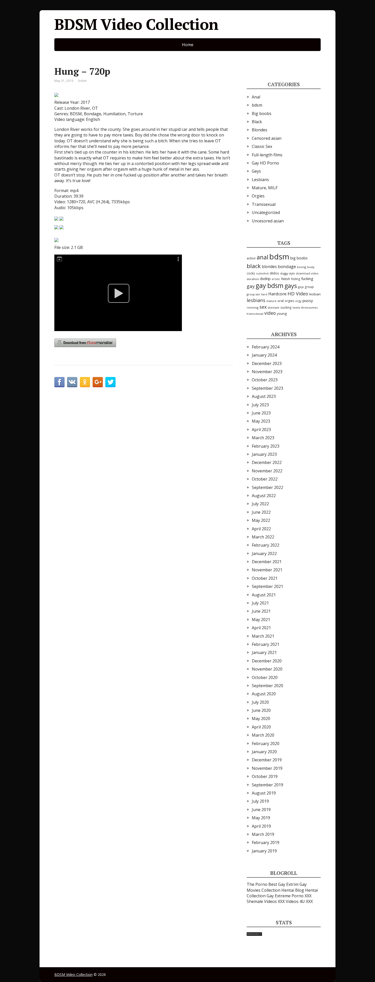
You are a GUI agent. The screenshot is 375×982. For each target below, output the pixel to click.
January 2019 (264, 851)
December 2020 (267, 661)
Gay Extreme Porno (285, 896)
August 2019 (264, 793)
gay (251, 286)
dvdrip (265, 278)
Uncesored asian (268, 221)
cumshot (262, 273)
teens (296, 307)
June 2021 (261, 611)
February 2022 (265, 545)
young (282, 313)
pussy (308, 300)
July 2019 (260, 801)
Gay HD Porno (265, 163)
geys (301, 287)
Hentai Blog (292, 890)
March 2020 (263, 735)
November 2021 (267, 570)
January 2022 (264, 553)
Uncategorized (266, 212)
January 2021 (264, 652)
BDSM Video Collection (136, 24)
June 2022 (261, 512)
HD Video (298, 293)
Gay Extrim (288, 884)
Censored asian (266, 138)
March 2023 (263, 437)
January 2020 (264, 751)
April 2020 (261, 727)
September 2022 (267, 487)
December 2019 (267, 760)
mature (271, 301)
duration (253, 279)
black (254, 266)
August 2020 (264, 694)
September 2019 (267, 785)
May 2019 (261, 818)
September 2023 (267, 388)
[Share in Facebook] (59, 382)
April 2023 (261, 429)
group (309, 287)
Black (257, 121)
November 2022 (267, 471)
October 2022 (265, 479)
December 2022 (267, 462)
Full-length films (267, 155)
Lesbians (260, 179)
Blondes (259, 130)
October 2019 (265, 776)
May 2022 (261, 520)
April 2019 (261, 826)
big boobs (299, 257)
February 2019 (265, 842)
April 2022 (261, 529)
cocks (251, 273)
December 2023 (267, 363)
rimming (252, 307)
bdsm (82, 81)
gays (290, 286)
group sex (253, 294)
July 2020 (260, 702)
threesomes (309, 307)
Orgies (258, 196)
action (251, 258)
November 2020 (267, 669)
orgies (289, 301)
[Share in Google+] (98, 382)
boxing (301, 267)
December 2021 (267, 561)
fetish (285, 278)
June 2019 (261, 809)
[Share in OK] (85, 382)
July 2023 (260, 405)
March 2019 (263, 834)
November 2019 (267, 768)
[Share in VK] (72, 382)
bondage (287, 266)
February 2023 (265, 446)
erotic (276, 279)
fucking (307, 278)
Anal (256, 97)
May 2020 (261, 718)
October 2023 (265, 380)
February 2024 (265, 347)
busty (311, 267)
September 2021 (267, 586)
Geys (256, 171)
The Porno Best (262, 884)
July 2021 (260, 603)
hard (264, 294)
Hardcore (277, 294)
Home (187, 44)
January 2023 (264, 454)
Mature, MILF (265, 188)
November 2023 (267, 371)
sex (263, 307)
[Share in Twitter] (110, 382)
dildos (274, 273)
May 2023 (261, 421)
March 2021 (263, 636)
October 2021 (265, 578)
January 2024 (264, 355)
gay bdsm (269, 285)
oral (281, 300)
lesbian (315, 294)
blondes (269, 266)
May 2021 (261, 619)
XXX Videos (288, 901)
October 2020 (265, 677)
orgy (298, 301)
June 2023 (261, 413)
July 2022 (260, 504)
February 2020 (265, 743)
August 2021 (264, 595)
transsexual (255, 314)
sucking (286, 307)
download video (307, 273)
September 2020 (267, 685)
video (270, 313)
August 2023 (264, 396)
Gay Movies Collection (277, 887)
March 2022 (263, 537)
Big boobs (261, 113)
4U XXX (306, 901)
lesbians (256, 300)
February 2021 (265, 644)
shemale (273, 307)
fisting (295, 279)
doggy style (287, 273)
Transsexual (264, 204)
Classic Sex (262, 146)
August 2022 (264, 495)
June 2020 (261, 710)
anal (262, 257)
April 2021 (261, 628)
